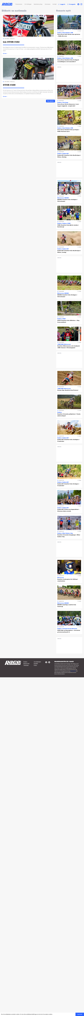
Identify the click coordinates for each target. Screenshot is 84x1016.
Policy (35, 665)
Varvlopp (65, 102)
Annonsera (47, 4)
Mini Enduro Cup (67, 533)
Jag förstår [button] (79, 1014)
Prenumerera (18, 4)
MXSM (66, 198)
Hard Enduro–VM (67, 32)
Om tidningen (27, 4)
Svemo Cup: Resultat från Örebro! (67, 390)
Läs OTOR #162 (11, 42)
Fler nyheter (50, 101)
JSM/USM (60, 344)
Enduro (59, 32)
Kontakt (55, 4)
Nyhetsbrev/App (38, 4)
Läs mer (5, 53)
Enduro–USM (66, 223)
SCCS (64, 318)
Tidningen (26, 665)
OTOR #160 (9, 85)
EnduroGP (65, 153)
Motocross (12, 38)
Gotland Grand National (69, 628)
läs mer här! (73, 671)
